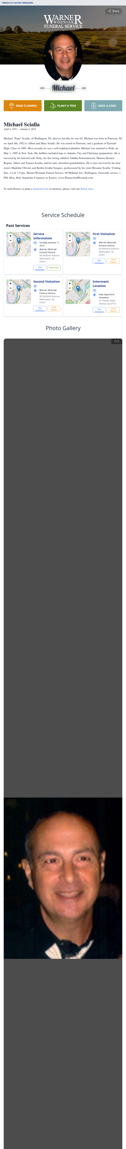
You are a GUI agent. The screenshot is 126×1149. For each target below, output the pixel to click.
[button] (19, 241)
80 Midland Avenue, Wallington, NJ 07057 (49, 258)
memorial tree (41, 188)
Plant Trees (54, 267)
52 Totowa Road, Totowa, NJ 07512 (107, 302)
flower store (87, 188)
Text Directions (39, 268)
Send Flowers (113, 260)
